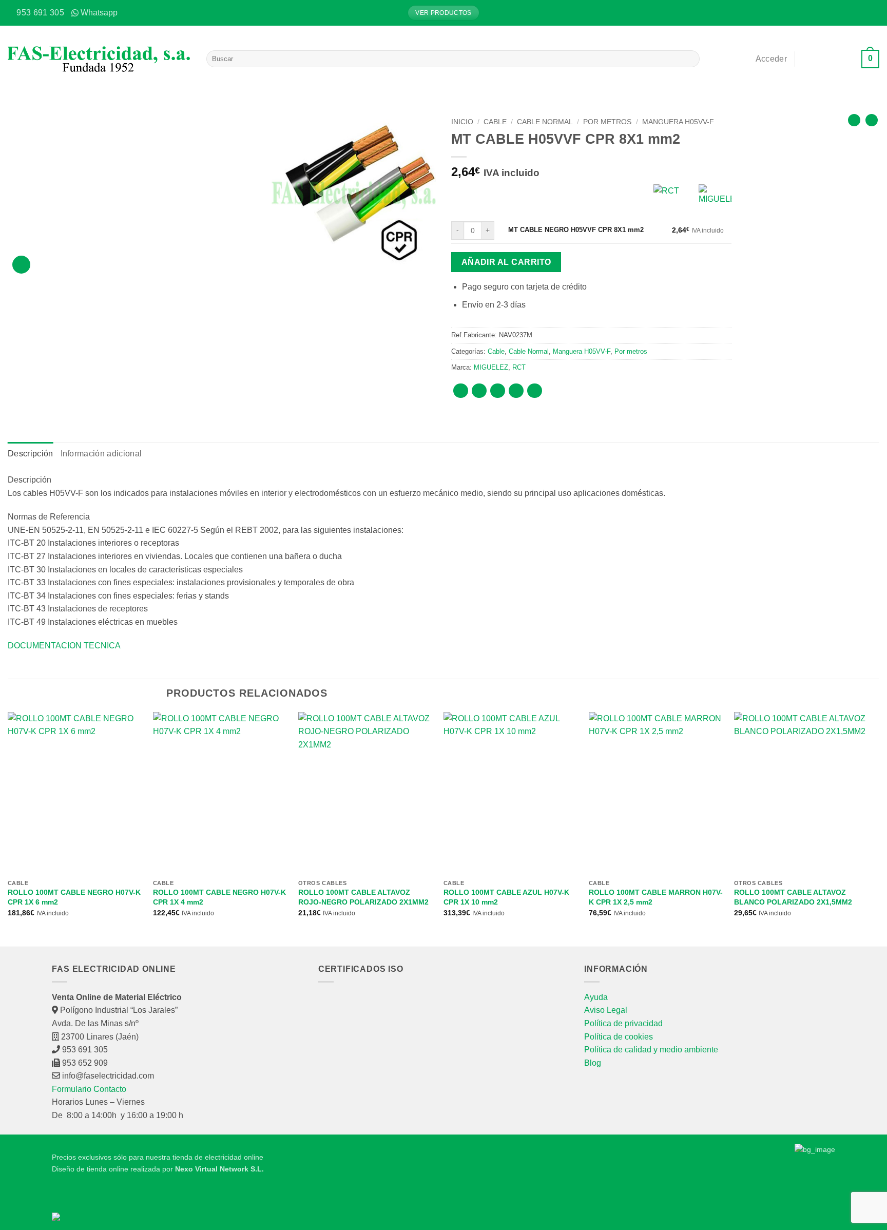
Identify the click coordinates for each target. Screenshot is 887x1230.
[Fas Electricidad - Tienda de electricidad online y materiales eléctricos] (99, 59)
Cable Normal (545, 122)
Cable (495, 122)
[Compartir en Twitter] (479, 390)
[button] (871, 13)
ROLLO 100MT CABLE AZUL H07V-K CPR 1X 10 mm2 (506, 897)
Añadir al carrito (506, 262)
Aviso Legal (605, 1010)
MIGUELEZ (491, 367)
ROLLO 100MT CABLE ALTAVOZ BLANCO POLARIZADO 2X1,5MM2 (793, 897)
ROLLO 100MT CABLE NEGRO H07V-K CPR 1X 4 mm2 (219, 897)
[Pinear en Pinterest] (516, 390)
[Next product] (854, 120)
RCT (519, 367)
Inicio (462, 122)
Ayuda (596, 997)
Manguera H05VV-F (678, 122)
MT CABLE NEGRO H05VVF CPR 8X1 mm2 (576, 230)
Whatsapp (99, 12)
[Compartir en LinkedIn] (534, 390)
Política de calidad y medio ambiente (651, 1049)
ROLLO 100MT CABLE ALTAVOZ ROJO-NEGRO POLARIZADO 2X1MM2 (363, 897)
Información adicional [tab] (101, 453)
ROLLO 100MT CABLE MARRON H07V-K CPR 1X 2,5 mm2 (656, 897)
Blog (592, 1063)
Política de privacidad (623, 1023)
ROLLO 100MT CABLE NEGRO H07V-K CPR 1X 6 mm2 (74, 897)
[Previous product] (871, 120)
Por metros (607, 122)
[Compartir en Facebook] (460, 390)
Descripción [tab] (30, 453)
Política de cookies (618, 1036)
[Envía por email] (497, 390)
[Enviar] (690, 59)
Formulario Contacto (89, 1089)
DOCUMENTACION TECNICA (64, 645)
